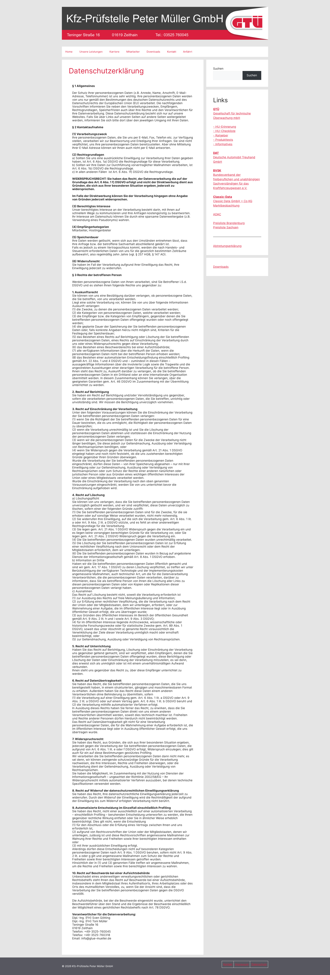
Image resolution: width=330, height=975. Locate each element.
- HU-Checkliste (224, 131)
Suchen (218, 68)
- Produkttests (223, 139)
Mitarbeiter (133, 51)
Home (69, 51)
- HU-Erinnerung (224, 126)
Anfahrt (187, 51)
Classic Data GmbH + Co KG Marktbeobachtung (232, 201)
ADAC (217, 214)
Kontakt (171, 51)
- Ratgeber (220, 135)
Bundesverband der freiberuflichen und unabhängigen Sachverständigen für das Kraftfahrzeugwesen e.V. (236, 179)
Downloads (153, 51)
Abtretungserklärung (227, 246)
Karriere (114, 51)
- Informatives (222, 144)
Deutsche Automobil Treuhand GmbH (234, 157)
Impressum (242, 964)
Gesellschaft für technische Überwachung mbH (232, 113)
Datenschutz (259, 964)
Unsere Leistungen (91, 51)
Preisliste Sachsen (225, 227)
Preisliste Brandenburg (229, 223)
